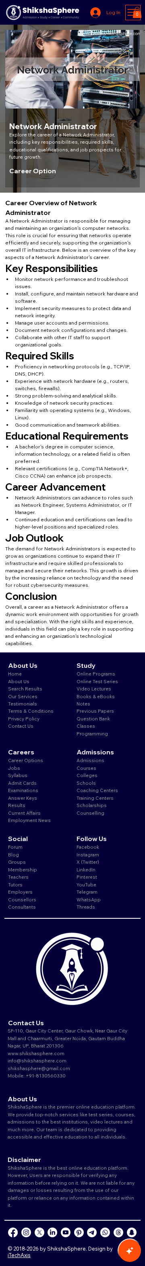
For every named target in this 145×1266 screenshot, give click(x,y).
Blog (13, 855)
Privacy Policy (23, 719)
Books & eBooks (96, 696)
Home (15, 674)
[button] (137, 12)
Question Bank (93, 719)
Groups (17, 862)
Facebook (88, 847)
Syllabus (17, 775)
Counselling (90, 813)
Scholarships (92, 805)
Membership (22, 870)
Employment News (29, 820)
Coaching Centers (97, 790)
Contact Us (20, 726)
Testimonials (22, 704)
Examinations (23, 790)
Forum (15, 847)
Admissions (91, 760)
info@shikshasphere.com (37, 1061)
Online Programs (96, 674)
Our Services (22, 696)
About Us (18, 681)
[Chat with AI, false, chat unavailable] (129, 1250)
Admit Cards (22, 783)
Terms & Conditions (31, 711)
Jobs (14, 768)
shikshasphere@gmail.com (39, 1068)
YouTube (86, 885)
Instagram (88, 855)
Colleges (87, 775)
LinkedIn (86, 870)
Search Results (25, 689)
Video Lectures (94, 689)
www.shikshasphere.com (36, 1053)
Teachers (18, 877)
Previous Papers (95, 711)
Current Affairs (24, 813)
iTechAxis (19, 1255)
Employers (20, 892)
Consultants (22, 907)
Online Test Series (97, 681)
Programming (92, 734)
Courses (86, 768)
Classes (86, 726)
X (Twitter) (88, 862)
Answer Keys (22, 798)
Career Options (25, 760)
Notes (83, 704)
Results (16, 805)
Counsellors (22, 899)
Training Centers (95, 798)
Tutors (15, 885)
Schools (86, 783)
